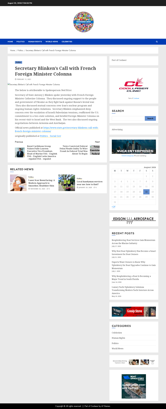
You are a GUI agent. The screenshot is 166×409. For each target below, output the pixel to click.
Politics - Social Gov (50, 135)
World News (52, 41)
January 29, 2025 (85, 188)
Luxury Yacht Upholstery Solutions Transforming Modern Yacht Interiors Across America (133, 290)
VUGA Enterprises (128, 156)
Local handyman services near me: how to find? (89, 183)
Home (10, 41)
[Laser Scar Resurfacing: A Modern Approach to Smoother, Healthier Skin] (18, 183)
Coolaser (136, 98)
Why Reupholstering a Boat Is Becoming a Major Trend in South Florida (131, 278)
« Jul (113, 206)
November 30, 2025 (38, 189)
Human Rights (35, 41)
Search (118, 111)
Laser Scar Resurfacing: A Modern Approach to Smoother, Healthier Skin (41, 183)
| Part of (87, 406)
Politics (21, 41)
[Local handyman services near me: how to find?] (66, 183)
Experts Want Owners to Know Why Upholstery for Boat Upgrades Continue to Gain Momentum (134, 265)
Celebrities (67, 41)
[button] (156, 41)
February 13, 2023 (24, 79)
